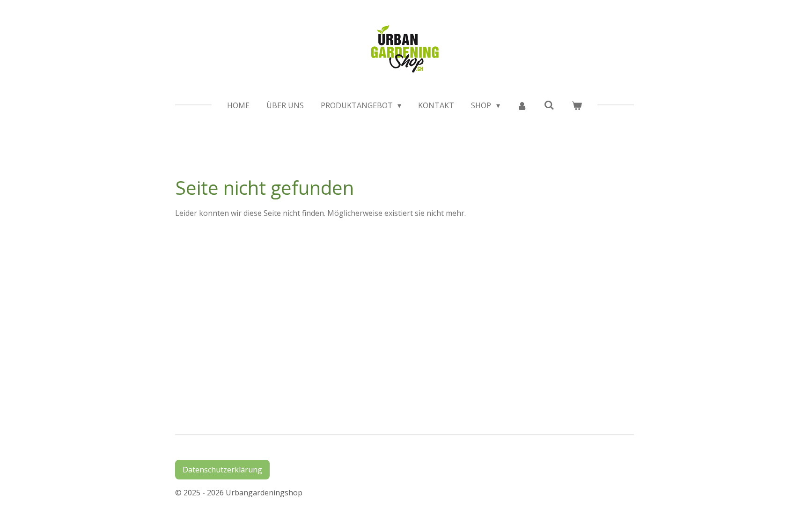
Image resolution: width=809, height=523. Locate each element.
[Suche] (549, 104)
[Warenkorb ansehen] (577, 105)
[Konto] (522, 105)
